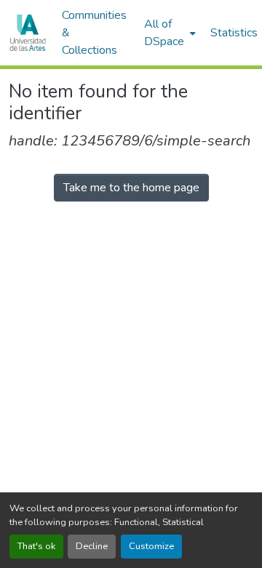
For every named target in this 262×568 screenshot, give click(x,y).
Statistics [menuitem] (234, 33)
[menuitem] (168, 33)
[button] (28, 33)
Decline (92, 546)
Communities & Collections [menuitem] (94, 32)
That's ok (36, 546)
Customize (151, 546)
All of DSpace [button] (164, 32)
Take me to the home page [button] (131, 188)
